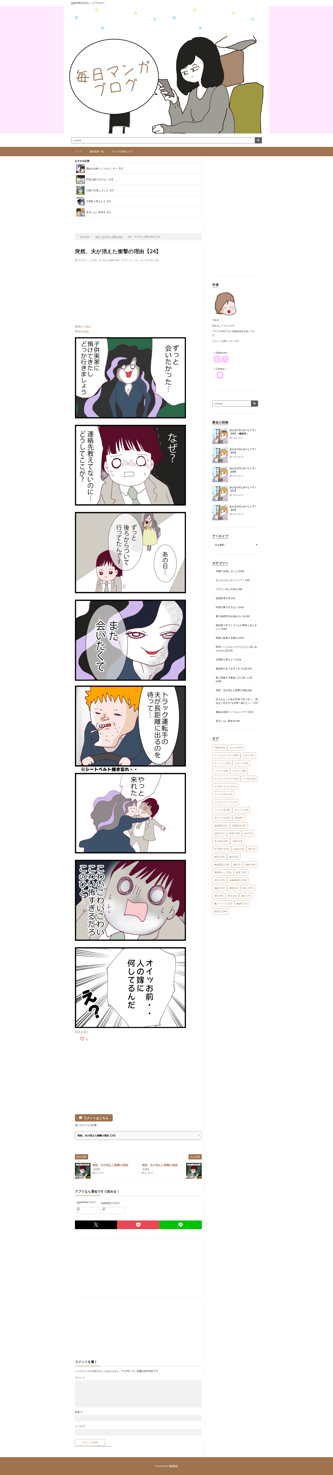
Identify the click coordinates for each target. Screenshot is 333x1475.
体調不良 (239, 825)
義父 (248, 888)
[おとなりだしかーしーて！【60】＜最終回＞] (220, 436)
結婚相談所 (237, 880)
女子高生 (221, 849)
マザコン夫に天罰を (227, 589)
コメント (80, 1377)
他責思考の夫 (223, 598)
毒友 (241, 872)
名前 (79, 1412)
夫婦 (157, 260)
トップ (78, 151)
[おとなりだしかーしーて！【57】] (220, 493)
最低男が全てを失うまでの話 (231, 668)
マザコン (239, 770)
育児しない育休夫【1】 (99, 212)
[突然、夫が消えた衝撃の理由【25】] (194, 1171)
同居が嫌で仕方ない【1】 (100, 179)
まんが (236, 747)
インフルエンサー (226, 755)
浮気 (219, 880)
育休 (218, 895)
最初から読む (83, 326)
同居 (234, 833)
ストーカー (134, 260)
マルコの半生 (223, 794)
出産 (219, 833)
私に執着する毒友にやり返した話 (234, 677)
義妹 (219, 888)
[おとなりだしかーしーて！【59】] (220, 455)
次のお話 (146, 221)
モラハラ (241, 810)
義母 (233, 888)
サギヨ (248, 755)
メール (80, 1426)
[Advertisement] (138, 289)
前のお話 (90, 221)
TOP (118, 221)
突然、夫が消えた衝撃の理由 (105, 260)
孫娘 (250, 864)
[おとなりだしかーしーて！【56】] (220, 512)
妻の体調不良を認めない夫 (230, 616)
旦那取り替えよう (225, 659)
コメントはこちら (96, 1118)
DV (126, 260)
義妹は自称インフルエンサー (231, 711)
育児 (232, 895)
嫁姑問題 (221, 864)
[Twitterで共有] (96, 1224)
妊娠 (239, 849)
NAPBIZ (173, 1466)
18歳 (219, 747)
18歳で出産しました (227, 571)
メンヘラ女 (222, 810)
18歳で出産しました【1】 (100, 190)
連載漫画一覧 (96, 151)
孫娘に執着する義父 (227, 637)
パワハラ (221, 770)
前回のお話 (82, 331)
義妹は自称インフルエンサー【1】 (105, 168)
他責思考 (221, 825)
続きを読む (82, 1031)
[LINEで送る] (180, 1224)
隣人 (245, 895)
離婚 (242, 903)
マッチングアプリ (226, 778)
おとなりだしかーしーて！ (230, 580)
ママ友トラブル (225, 786)
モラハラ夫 (222, 817)
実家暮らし (223, 872)
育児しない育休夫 (225, 720)
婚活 (219, 856)
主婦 (239, 817)
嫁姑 (233, 856)
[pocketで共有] (138, 1224)
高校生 (220, 911)
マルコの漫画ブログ (122, 151)
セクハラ (241, 763)
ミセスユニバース (225, 802)
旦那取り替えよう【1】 (99, 201)
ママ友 (249, 778)
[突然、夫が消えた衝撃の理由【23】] (83, 1171)
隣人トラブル (223, 903)
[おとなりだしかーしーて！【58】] (220, 474)
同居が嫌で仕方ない (227, 607)
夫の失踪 (149, 260)
